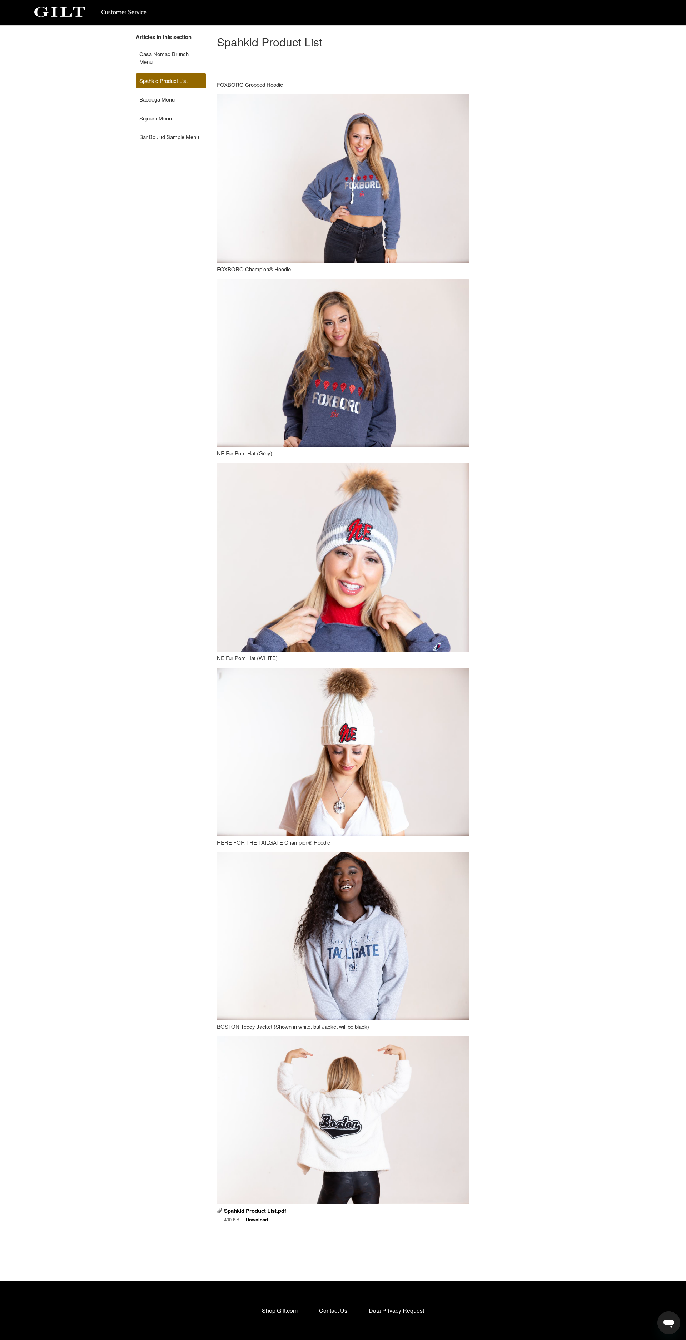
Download (257, 1219)
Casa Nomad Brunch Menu (164, 58)
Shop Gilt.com (280, 1310)
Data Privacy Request (396, 1310)
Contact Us (333, 1310)
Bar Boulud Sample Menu (169, 136)
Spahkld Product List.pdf (255, 1211)
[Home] (90, 16)
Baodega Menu (157, 99)
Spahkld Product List (163, 80)
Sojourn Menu (155, 118)
